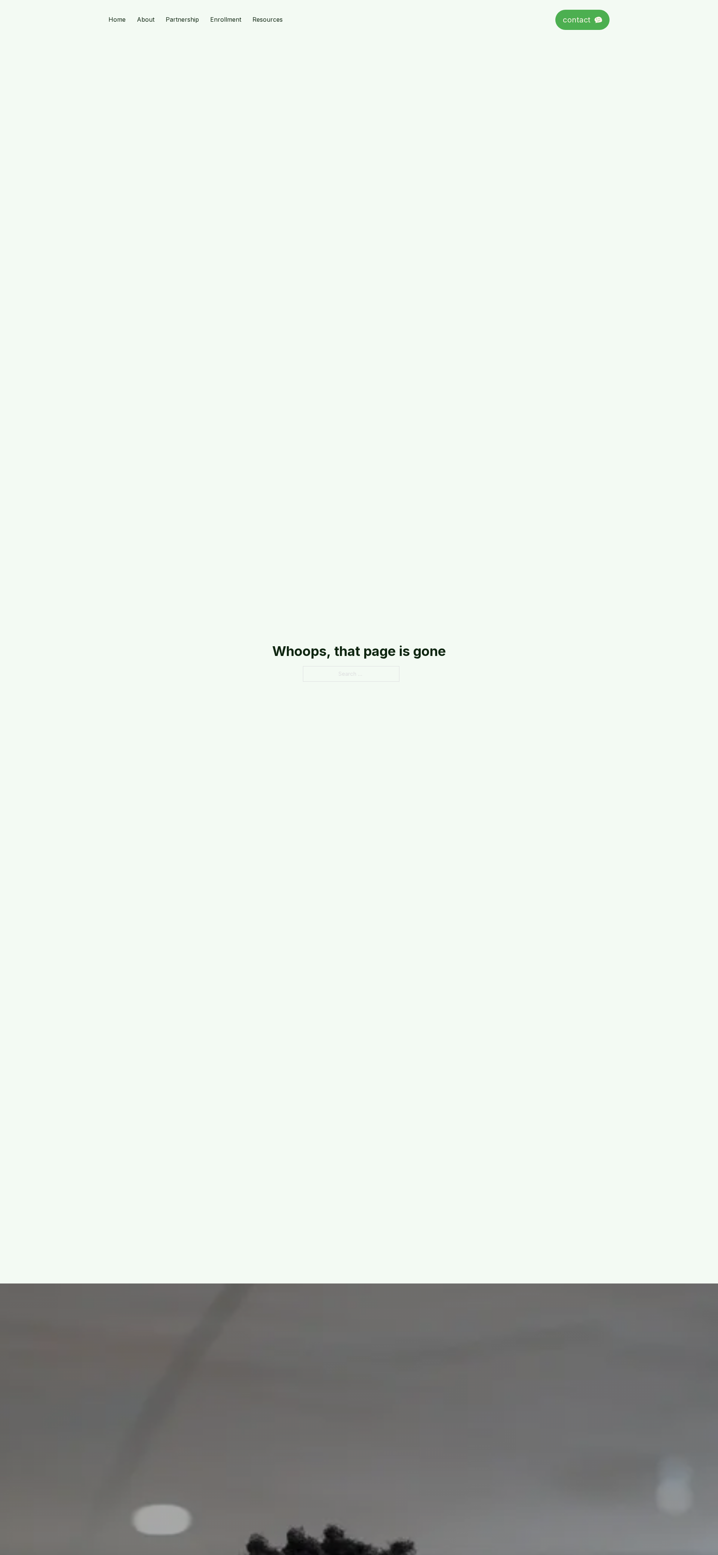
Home (117, 19)
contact (577, 19)
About (145, 19)
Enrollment (225, 19)
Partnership (182, 19)
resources (267, 19)
